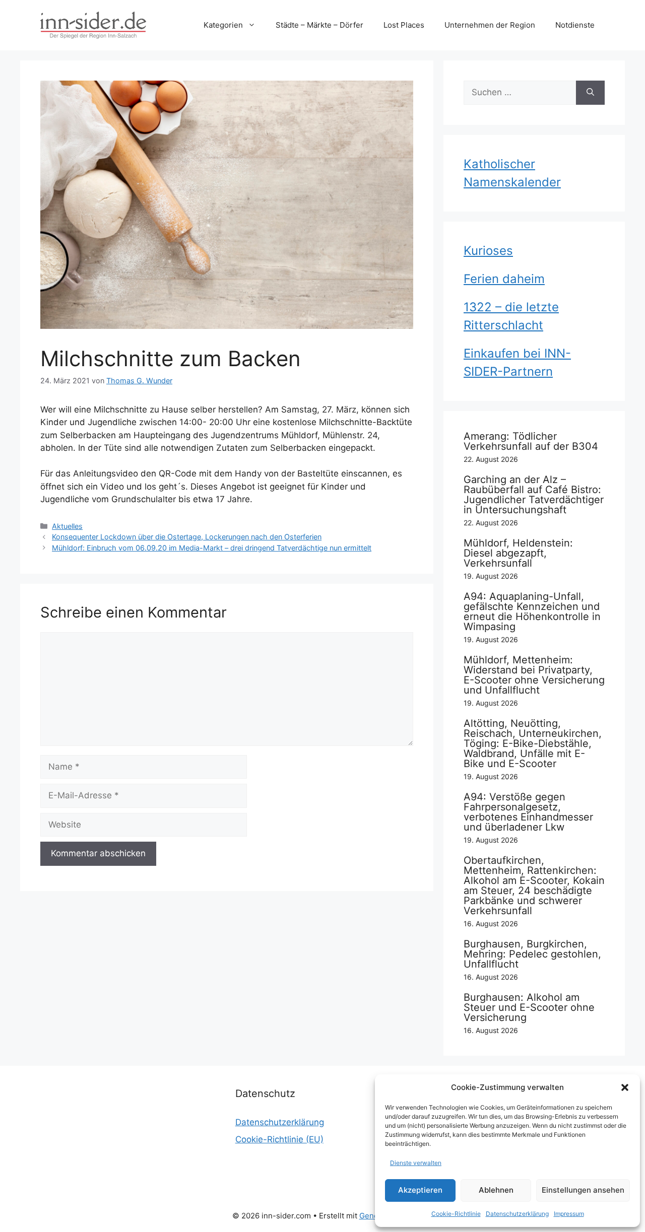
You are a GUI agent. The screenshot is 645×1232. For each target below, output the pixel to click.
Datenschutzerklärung (517, 1213)
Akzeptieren (420, 1190)
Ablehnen (496, 1190)
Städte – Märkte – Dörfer (319, 25)
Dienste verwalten (415, 1163)
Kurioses (488, 250)
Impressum (569, 1213)
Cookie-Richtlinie (456, 1213)
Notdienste (575, 25)
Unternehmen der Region (489, 25)
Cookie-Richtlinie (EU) (279, 1139)
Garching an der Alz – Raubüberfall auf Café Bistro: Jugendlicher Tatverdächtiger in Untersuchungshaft (534, 494)
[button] (625, 1087)
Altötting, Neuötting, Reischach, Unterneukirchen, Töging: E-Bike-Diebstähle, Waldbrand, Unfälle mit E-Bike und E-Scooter (533, 743)
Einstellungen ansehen (583, 1190)
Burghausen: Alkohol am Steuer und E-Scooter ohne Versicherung (529, 1007)
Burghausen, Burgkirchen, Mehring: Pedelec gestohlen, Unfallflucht (532, 954)
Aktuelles (67, 526)
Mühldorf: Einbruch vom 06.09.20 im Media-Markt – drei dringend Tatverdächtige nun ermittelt (211, 547)
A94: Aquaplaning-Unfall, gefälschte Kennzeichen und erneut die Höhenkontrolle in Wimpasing (532, 611)
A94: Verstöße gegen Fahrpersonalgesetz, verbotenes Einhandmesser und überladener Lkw (528, 812)
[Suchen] (590, 93)
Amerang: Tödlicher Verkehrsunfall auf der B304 (531, 441)
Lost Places (403, 25)
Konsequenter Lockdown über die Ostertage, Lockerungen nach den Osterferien (186, 536)
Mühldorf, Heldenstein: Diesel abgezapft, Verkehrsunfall (518, 553)
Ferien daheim (504, 278)
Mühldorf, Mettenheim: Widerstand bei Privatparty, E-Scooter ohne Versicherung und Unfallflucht (534, 675)
